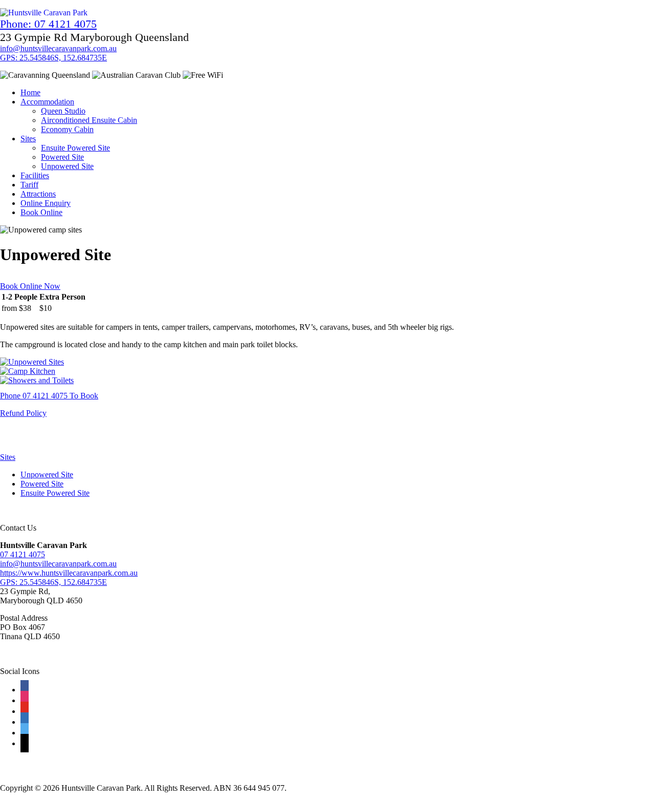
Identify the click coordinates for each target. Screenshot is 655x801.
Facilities (34, 175)
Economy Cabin (67, 129)
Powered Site (62, 157)
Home (30, 92)
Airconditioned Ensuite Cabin (89, 120)
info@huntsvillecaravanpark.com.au (58, 48)
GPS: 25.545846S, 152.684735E (53, 57)
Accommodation (47, 101)
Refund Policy (23, 413)
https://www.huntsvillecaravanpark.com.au (69, 572)
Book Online (41, 212)
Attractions (38, 193)
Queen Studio (63, 111)
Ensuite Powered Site (75, 147)
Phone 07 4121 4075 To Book (49, 395)
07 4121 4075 (22, 554)
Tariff (29, 184)
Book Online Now (30, 286)
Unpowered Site (67, 166)
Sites (28, 138)
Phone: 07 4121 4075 (48, 23)
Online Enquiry (45, 203)
